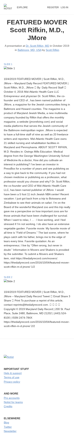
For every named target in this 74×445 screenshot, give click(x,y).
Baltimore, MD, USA (29, 49)
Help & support (13, 373)
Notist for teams (13, 402)
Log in (64, 7)
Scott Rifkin (52, 49)
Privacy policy (12, 381)
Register (53, 7)
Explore (22, 7)
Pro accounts (12, 397)
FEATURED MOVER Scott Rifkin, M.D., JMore (37, 29)
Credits (8, 406)
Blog (6, 422)
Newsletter (10, 431)
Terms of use (11, 377)
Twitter (8, 426)
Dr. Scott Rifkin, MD (37, 45)
